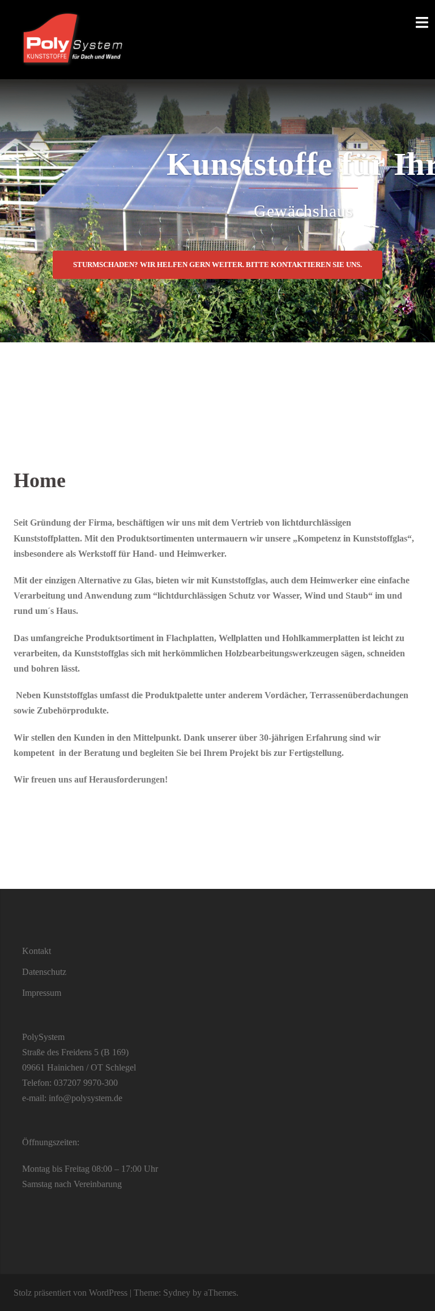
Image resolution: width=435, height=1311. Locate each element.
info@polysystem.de (85, 1098)
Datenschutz (44, 972)
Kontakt (36, 951)
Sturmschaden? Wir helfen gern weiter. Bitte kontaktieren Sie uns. (217, 264)
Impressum (41, 993)
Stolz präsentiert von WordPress (70, 1292)
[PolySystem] (72, 39)
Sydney (176, 1292)
